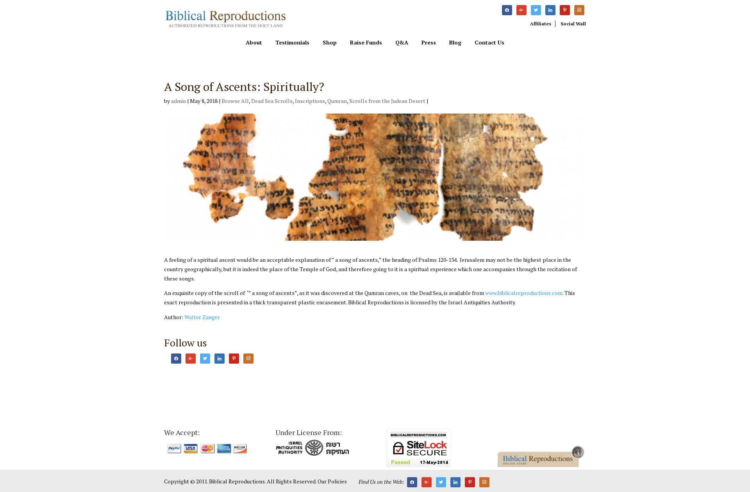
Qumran (337, 101)
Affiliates (540, 24)
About (254, 43)
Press (428, 43)
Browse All (235, 101)
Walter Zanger (202, 317)
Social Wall (573, 24)
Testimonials (292, 43)
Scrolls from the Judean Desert (387, 101)
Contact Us (489, 43)
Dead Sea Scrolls (272, 101)
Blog (455, 43)
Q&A (401, 43)
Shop (330, 43)
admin (178, 101)
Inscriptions (310, 101)
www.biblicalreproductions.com (523, 293)
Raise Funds (366, 43)
